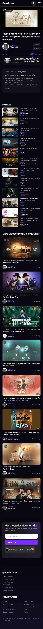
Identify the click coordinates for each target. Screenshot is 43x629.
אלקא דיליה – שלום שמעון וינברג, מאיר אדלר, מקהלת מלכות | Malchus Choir (21, 365)
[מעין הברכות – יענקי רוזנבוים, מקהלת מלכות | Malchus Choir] (21, 454)
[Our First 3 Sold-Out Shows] (10, 152)
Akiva (4, 601)
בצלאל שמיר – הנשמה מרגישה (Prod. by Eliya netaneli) (29, 189)
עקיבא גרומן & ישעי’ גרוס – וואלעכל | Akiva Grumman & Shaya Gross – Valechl (30, 219)
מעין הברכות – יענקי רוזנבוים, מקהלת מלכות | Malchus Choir (16, 468)
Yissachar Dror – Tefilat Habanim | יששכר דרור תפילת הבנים (30, 209)
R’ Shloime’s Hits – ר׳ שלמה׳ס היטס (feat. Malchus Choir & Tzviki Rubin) (21, 433)
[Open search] (33, 3)
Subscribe (12, 542)
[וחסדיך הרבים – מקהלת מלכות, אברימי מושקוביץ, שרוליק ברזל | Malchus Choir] (21, 282)
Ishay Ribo (6, 607)
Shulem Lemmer (30, 601)
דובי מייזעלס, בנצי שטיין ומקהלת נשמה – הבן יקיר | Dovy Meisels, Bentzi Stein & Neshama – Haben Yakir (30, 109)
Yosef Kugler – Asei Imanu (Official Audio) (28, 139)
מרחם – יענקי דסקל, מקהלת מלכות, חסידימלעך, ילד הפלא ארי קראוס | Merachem (20, 262)
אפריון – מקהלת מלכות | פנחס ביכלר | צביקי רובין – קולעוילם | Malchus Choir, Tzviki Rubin (21, 330)
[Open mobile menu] (39, 3)
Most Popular (7, 582)
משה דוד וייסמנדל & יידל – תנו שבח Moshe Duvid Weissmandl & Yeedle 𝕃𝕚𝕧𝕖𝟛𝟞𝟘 (29, 159)
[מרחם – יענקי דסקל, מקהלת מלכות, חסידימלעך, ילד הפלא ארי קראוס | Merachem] (21, 247)
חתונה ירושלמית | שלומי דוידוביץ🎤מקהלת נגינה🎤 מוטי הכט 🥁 (29, 199)
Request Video (7, 587)
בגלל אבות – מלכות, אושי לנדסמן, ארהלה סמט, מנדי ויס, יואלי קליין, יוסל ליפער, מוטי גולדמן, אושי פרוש (21, 399)
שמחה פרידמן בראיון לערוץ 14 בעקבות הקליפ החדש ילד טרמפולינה (29, 169)
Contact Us (6, 585)
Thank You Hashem (31, 607)
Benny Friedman (8, 604)
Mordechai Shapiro (9, 609)
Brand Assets (7, 590)
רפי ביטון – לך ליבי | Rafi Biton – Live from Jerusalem (30, 129)
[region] (21, 18)
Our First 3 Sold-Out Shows (28, 148)
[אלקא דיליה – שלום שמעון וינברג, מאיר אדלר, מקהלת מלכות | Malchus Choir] (21, 350)
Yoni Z (26, 609)
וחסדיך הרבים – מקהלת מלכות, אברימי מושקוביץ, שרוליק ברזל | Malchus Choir (20, 296)
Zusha (26, 612)
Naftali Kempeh (8, 612)
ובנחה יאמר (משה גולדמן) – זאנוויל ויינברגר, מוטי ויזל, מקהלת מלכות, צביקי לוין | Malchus (21, 502)
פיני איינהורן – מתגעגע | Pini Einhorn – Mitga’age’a (30, 179)
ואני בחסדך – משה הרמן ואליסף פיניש (29, 118)
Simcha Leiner (29, 604)
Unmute (7, 10)
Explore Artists (8, 579)
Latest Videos (7, 577)
